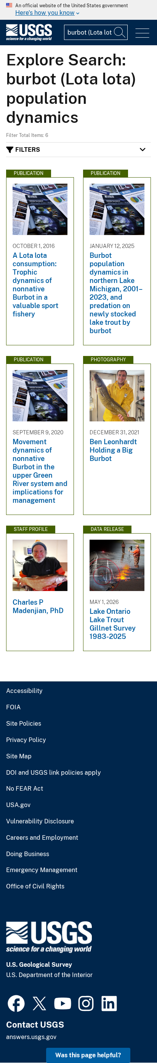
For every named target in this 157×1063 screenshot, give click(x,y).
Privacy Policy (26, 740)
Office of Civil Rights (35, 886)
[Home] (29, 39)
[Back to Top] (129, 1035)
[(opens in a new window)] (16, 1002)
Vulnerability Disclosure (40, 821)
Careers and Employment (42, 837)
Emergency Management (41, 870)
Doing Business (27, 854)
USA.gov (18, 805)
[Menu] (142, 33)
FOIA (13, 707)
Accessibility (24, 691)
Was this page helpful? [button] (88, 1055)
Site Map (19, 756)
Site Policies (23, 723)
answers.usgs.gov (31, 1037)
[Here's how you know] (78, 10)
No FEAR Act (24, 788)
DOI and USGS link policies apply (53, 772)
